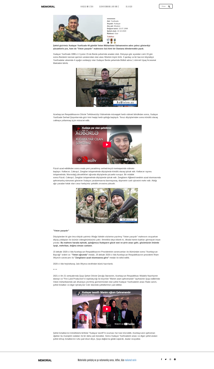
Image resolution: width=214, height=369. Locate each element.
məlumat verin (130, 360)
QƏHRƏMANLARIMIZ (110, 6)
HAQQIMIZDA (87, 6)
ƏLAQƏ (129, 6)
